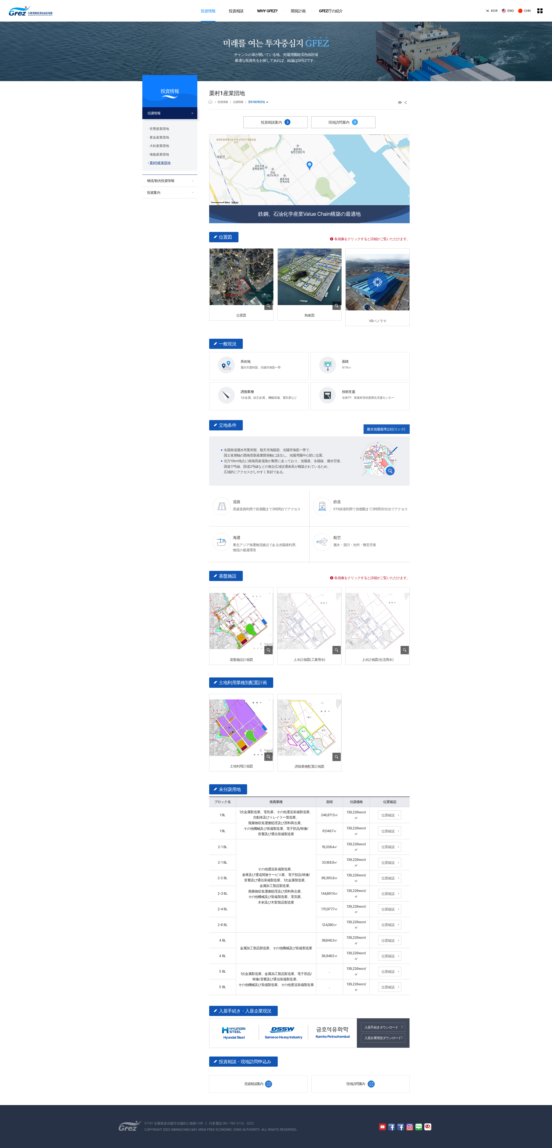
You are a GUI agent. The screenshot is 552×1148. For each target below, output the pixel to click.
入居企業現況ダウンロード (382, 1038)
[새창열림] (377, 282)
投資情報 (223, 102)
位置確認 (388, 815)
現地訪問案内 (339, 122)
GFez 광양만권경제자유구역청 (31, 11)
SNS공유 (406, 102)
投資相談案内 (272, 122)
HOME (210, 101)
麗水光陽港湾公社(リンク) (386, 429)
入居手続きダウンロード (381, 1027)
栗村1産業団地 (256, 102)
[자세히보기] (241, 307)
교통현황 (379, 459)
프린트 (400, 102)
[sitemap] (543, 11)
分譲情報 (238, 102)
